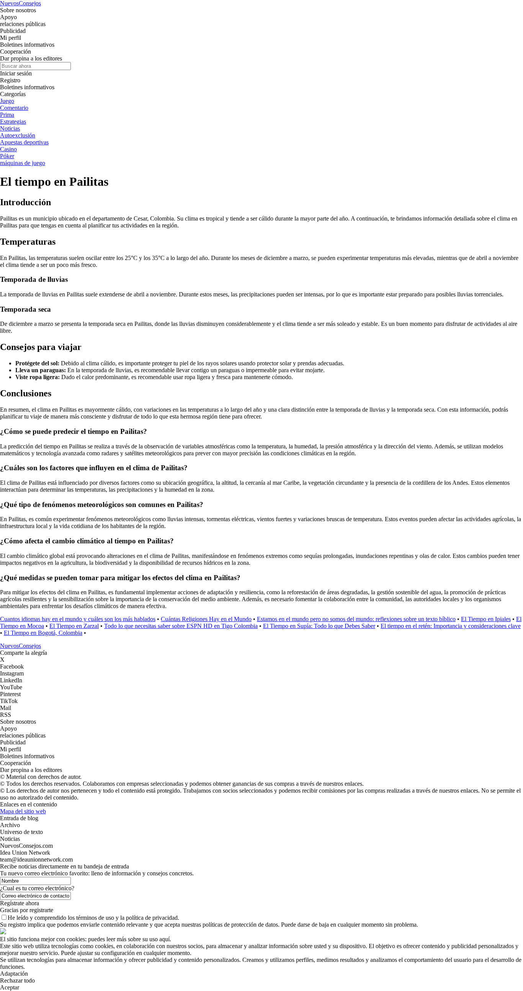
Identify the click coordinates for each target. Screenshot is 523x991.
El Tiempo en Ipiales (486, 619)
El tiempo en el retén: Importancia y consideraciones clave (451, 626)
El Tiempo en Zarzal (74, 626)
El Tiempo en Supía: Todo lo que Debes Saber (319, 626)
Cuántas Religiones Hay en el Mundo (206, 619)
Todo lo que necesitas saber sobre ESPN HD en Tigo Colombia (181, 626)
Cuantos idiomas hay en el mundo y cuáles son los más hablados (77, 619)
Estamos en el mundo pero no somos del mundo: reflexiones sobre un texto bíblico (356, 619)
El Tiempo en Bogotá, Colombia (43, 633)
